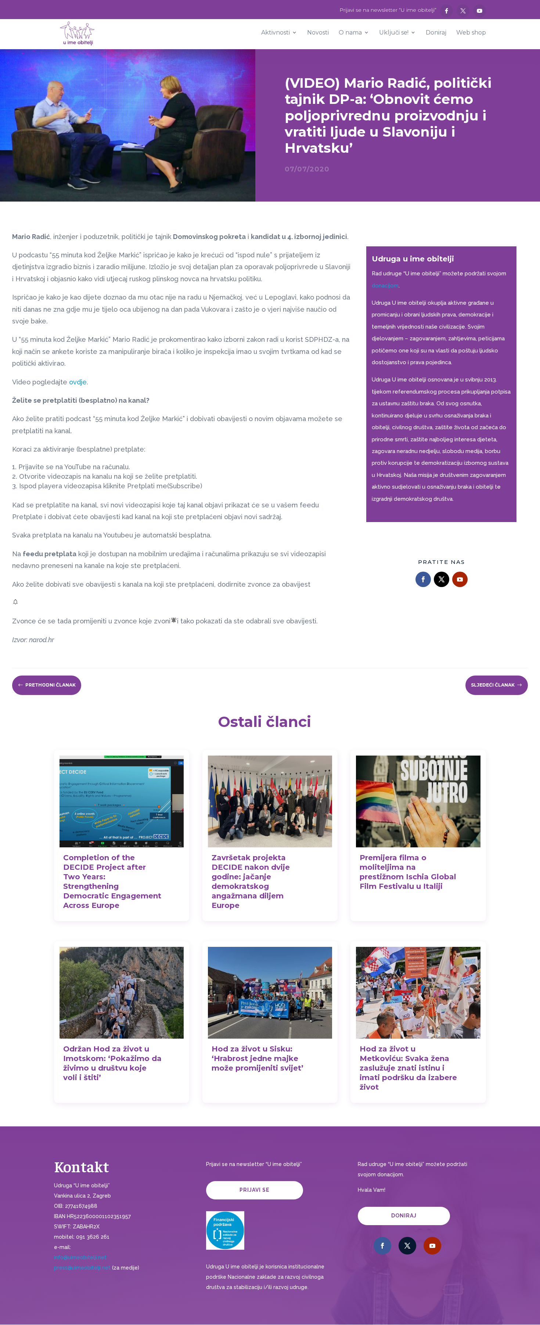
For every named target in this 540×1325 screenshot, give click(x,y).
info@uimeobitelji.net (80, 1257)
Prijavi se (255, 1190)
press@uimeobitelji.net (82, 1268)
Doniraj (404, 1216)
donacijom (385, 285)
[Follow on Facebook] (423, 579)
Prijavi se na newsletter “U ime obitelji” (387, 10)
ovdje (78, 382)
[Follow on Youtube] (460, 579)
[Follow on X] (441, 579)
